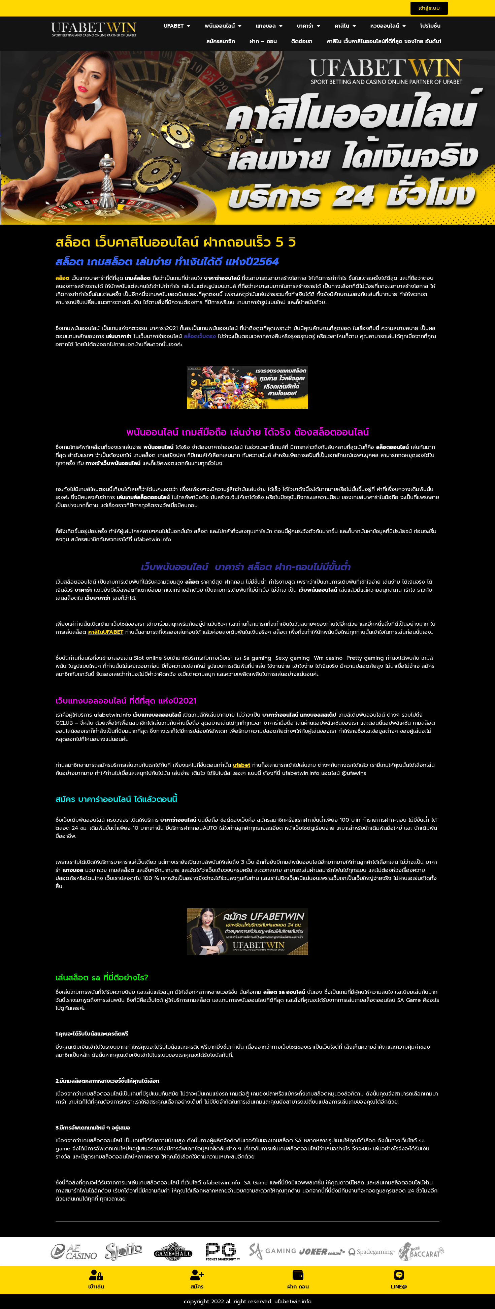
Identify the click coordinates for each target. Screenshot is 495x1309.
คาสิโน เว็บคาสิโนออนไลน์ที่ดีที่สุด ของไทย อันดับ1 (384, 41)
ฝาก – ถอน (263, 41)
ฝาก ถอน (298, 1287)
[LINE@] (399, 1275)
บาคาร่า (305, 26)
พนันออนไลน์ (220, 26)
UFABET (174, 26)
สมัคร (197, 1287)
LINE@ (399, 1287)
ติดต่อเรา (301, 41)
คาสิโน (342, 26)
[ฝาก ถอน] (298, 1275)
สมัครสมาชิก (220, 41)
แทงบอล (266, 26)
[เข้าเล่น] (96, 1275)
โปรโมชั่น (430, 26)
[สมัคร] (197, 1275)
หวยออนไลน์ (384, 26)
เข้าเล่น (96, 1287)
